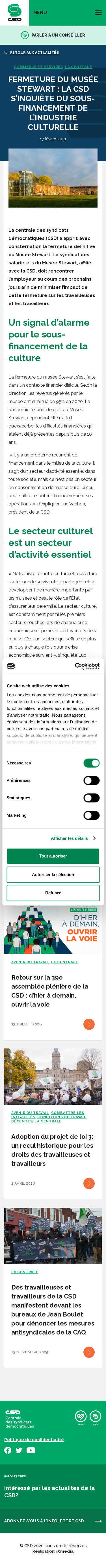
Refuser (53, 892)
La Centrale (78, 67)
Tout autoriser (53, 856)
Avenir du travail (30, 962)
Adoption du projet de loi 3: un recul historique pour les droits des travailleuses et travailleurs (52, 1150)
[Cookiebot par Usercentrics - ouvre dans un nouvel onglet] (75, 666)
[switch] (91, 780)
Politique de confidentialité (34, 1439)
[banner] (14, 13)
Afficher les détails (69, 838)
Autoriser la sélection (53, 874)
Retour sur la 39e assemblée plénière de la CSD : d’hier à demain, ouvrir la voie (49, 991)
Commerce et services (38, 67)
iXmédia (65, 1551)
